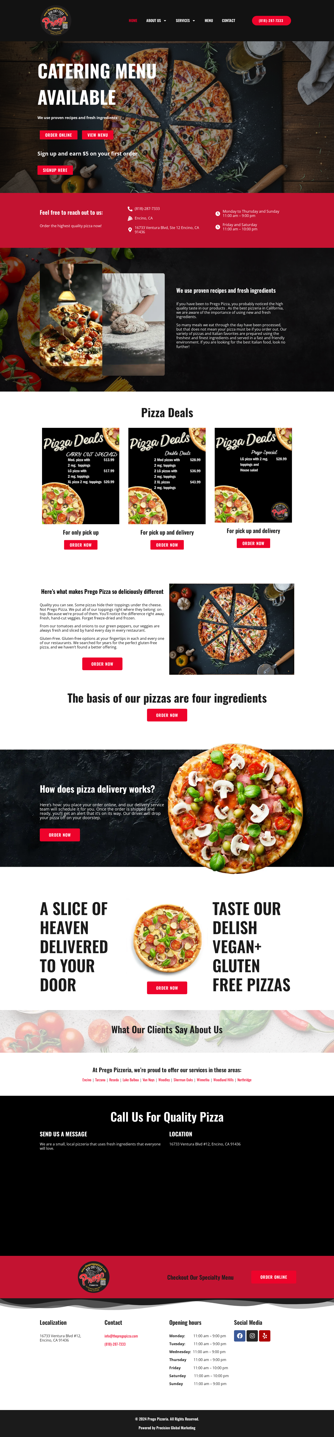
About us (153, 20)
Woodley (164, 1079)
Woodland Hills (223, 1079)
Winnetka (203, 1079)
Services (183, 20)
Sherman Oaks (183, 1079)
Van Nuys (149, 1079)
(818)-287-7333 (115, 1344)
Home (133, 20)
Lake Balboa (131, 1079)
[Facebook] (239, 1336)
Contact (228, 20)
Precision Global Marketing (175, 1427)
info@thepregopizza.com (121, 1336)
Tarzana (100, 1079)
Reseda (114, 1079)
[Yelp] (264, 1336)
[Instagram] (252, 1336)
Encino (86, 1079)
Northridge (244, 1079)
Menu (209, 20)
